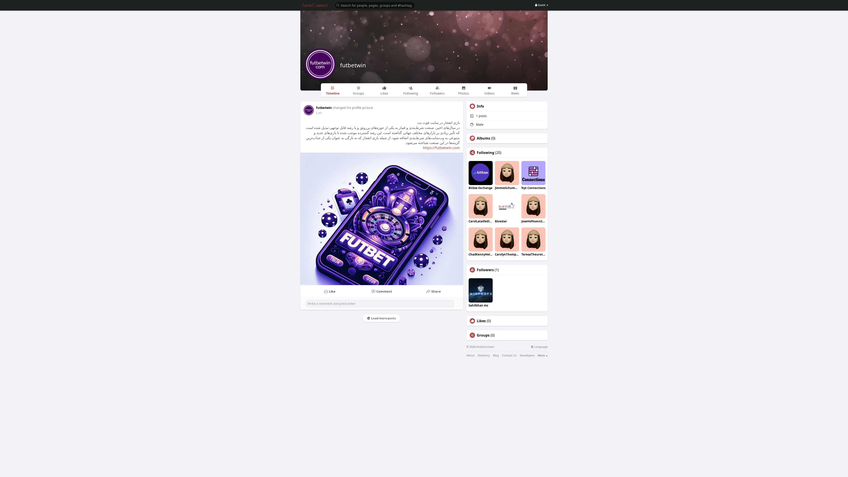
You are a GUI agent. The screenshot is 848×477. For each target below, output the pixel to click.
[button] (374, 5)
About (470, 355)
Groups (483, 335)
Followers (485, 270)
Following (485, 152)
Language (541, 346)
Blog (496, 355)
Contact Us (509, 355)
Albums (483, 138)
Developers (527, 355)
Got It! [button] (832, 471)
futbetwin (353, 65)
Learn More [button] (139, 471)
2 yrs (319, 113)
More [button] (541, 355)
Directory (484, 355)
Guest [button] (541, 5)
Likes (481, 321)
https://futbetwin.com (441, 147)
